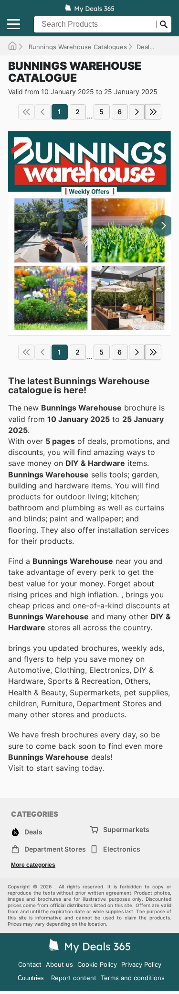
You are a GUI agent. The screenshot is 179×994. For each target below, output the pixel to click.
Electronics (121, 849)
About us (59, 964)
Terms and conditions (133, 978)
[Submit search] (163, 24)
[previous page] (42, 111)
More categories (33, 865)
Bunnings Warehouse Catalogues (77, 47)
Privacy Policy (141, 964)
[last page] (153, 111)
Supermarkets (126, 829)
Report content (73, 978)
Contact (30, 964)
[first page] (26, 111)
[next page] (137, 111)
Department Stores (55, 849)
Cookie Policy (97, 964)
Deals (145, 47)
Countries (31, 978)
